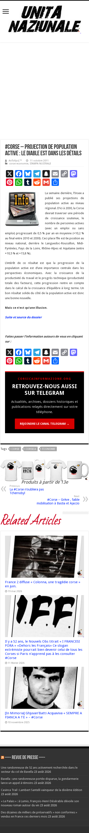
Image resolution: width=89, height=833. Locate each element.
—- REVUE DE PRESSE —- (25, 757)
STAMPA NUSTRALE (40, 163)
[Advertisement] (44, 92)
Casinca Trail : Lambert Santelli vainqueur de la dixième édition (41, 790)
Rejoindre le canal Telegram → (44, 423)
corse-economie (18, 163)
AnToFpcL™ (15, 160)
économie (48, 449)
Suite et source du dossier (23, 317)
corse (15, 449)
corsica (31, 449)
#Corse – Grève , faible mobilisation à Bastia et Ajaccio (58, 500)
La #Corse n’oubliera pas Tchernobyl (27, 490)
